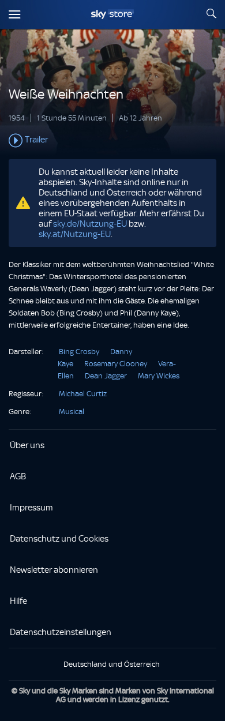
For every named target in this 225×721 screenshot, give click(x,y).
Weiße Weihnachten (66, 94)
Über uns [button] (27, 445)
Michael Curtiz (83, 393)
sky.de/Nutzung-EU (90, 224)
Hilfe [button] (18, 601)
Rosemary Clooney (115, 363)
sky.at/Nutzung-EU (75, 234)
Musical (71, 411)
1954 (17, 118)
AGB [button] (18, 476)
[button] (112, 141)
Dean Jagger (106, 375)
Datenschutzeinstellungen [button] (60, 632)
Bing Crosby (79, 351)
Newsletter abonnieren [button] (54, 570)
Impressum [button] (31, 507)
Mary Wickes (158, 375)
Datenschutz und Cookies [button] (59, 539)
